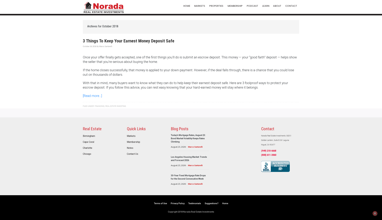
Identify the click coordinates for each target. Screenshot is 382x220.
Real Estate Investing (115, 106)
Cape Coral (88, 142)
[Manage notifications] (375, 213)
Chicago (87, 154)
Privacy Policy (178, 203)
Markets (131, 136)
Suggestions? (211, 203)
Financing (99, 106)
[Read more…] (92, 96)
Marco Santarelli (195, 147)
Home (225, 203)
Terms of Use (160, 203)
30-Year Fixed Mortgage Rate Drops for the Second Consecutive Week (188, 177)
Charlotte (87, 148)
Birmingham (89, 136)
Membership (133, 142)
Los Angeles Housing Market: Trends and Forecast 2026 (189, 158)
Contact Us (132, 154)
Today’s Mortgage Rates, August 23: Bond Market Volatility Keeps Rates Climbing (188, 138)
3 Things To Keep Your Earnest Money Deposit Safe (128, 40)
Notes (130, 148)
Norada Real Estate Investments (104, 7)
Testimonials (194, 203)
